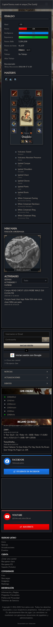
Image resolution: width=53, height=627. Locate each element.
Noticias (8, 372)
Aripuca (24, 50)
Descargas (5, 578)
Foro (3, 575)
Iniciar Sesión (26, 346)
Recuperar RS (7, 564)
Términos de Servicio (10, 601)
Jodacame (32, 623)
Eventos (8, 383)
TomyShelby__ (10, 442)
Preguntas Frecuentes (10, 595)
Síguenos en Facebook (28, 471)
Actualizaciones (12, 377)
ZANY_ (7, 430)
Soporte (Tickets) (8, 567)
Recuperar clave (12, 363)
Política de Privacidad (10, 598)
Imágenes (5, 581)
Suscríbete (28, 527)
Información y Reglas (10, 592)
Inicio (3, 542)
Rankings (5, 584)
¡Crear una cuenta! (13, 360)
